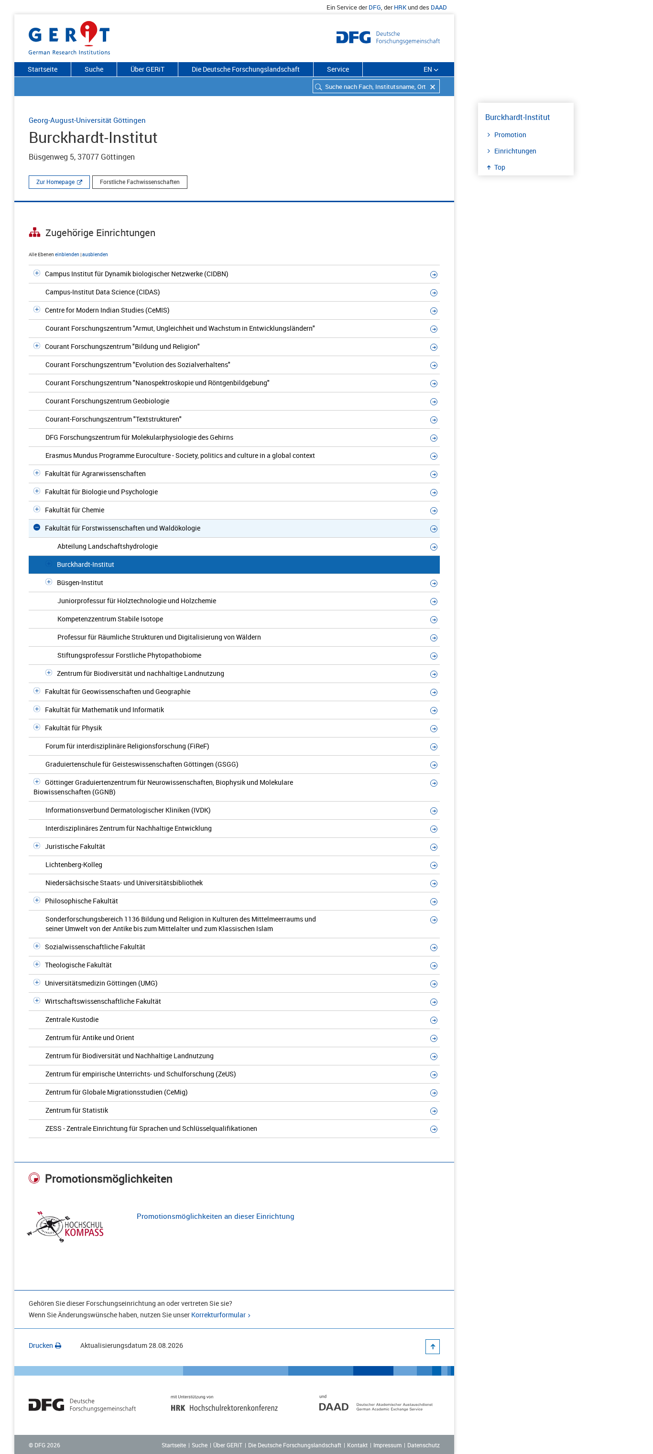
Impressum (387, 1445)
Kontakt (357, 1445)
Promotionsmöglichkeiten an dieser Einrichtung (215, 1216)
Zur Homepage (55, 181)
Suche (94, 69)
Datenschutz (423, 1445)
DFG (375, 7)
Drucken (41, 1345)
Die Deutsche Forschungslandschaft (246, 69)
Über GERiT (147, 69)
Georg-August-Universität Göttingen (87, 120)
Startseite (42, 69)
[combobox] (376, 86)
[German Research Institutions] (69, 35)
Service (338, 69)
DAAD (439, 7)
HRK (400, 7)
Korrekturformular (218, 1314)
